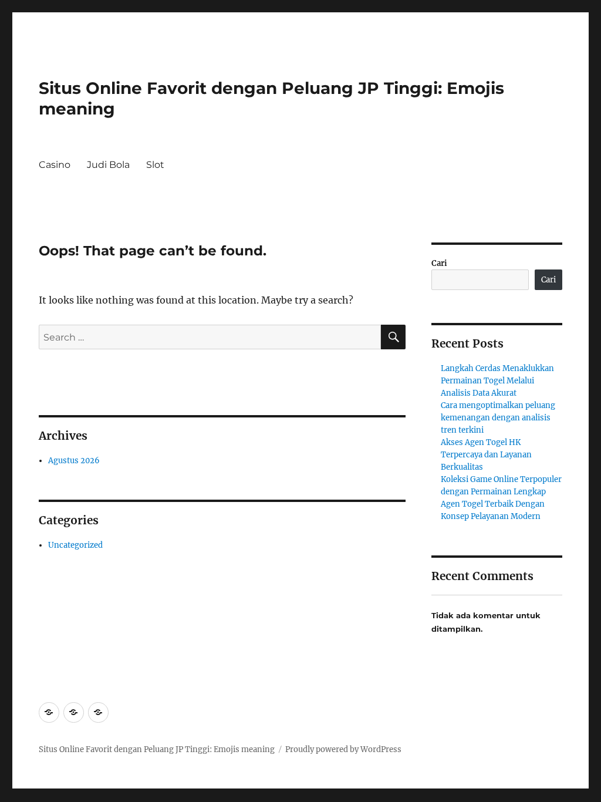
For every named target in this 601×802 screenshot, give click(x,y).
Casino (54, 164)
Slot (155, 164)
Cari (439, 263)
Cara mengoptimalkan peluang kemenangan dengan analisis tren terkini (498, 417)
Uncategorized (75, 545)
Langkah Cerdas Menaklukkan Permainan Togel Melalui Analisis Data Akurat (497, 380)
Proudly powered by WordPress (343, 749)
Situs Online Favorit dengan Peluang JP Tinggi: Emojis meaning (157, 749)
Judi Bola (108, 164)
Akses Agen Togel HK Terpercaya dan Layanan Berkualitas (486, 454)
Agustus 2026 (74, 461)
